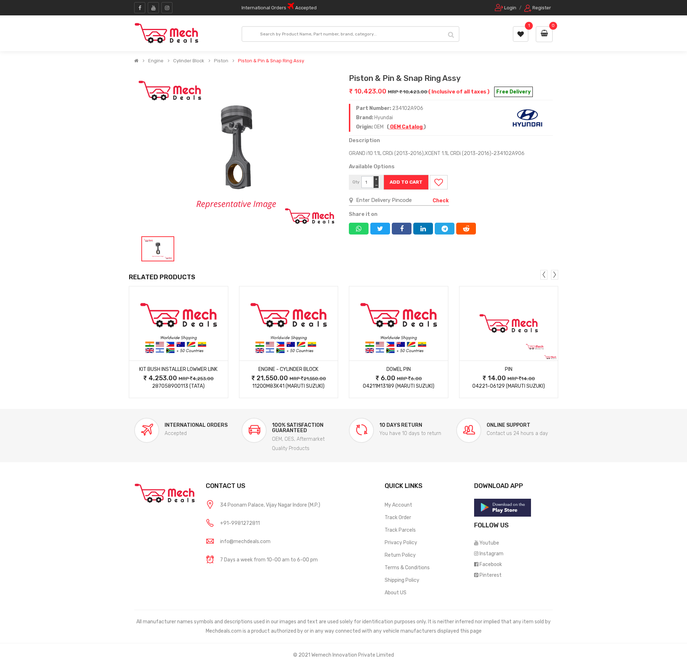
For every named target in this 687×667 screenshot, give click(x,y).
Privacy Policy (401, 543)
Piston (221, 60)
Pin (508, 369)
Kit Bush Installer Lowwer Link (178, 369)
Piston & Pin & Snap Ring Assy (271, 60)
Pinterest (490, 575)
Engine (156, 60)
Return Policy (400, 555)
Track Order (398, 517)
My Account (398, 505)
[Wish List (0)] (520, 34)
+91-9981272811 (240, 523)
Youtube (489, 543)
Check (441, 201)
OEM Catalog (406, 127)
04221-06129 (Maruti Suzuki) (508, 386)
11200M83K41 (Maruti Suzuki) (288, 386)
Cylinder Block (188, 60)
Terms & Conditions (407, 568)
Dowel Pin (398, 369)
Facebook (490, 564)
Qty (356, 181)
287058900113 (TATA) (178, 386)
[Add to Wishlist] (439, 182)
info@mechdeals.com (245, 541)
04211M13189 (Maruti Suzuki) (398, 386)
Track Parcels (400, 530)
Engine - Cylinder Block (288, 369)
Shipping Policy (402, 580)
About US (395, 593)
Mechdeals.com (224, 631)
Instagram (491, 554)
